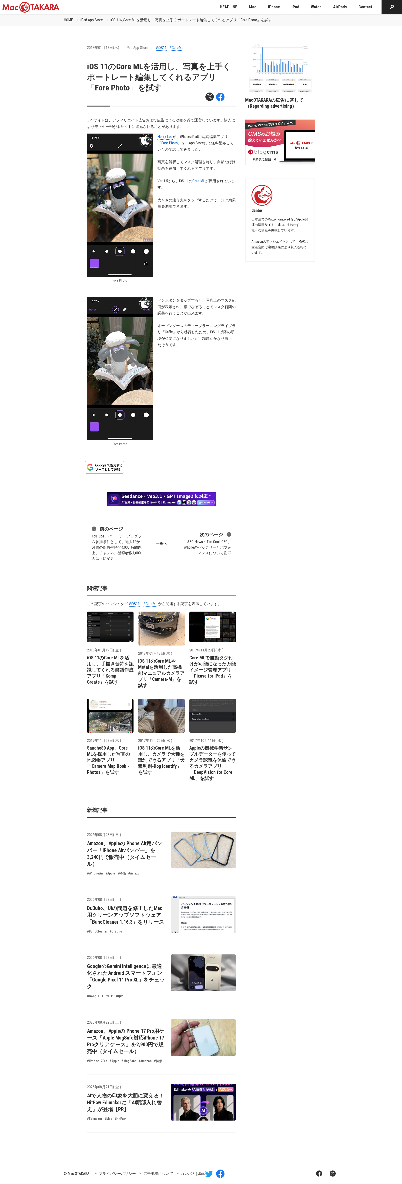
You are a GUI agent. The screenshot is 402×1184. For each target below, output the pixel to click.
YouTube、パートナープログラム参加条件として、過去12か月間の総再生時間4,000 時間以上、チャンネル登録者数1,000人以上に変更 (117, 543)
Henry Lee (165, 136)
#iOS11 (161, 47)
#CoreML (176, 47)
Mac (252, 6)
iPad (295, 6)
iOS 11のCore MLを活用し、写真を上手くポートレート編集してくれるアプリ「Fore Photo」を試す (191, 20)
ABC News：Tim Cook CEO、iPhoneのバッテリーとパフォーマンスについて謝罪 (207, 543)
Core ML (198, 181)
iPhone (274, 6)
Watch (316, 6)
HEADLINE (228, 6)
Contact (365, 6)
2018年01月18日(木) (103, 47)
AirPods (340, 6)
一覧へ (161, 543)
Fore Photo (169, 143)
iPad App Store (91, 20)
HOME (68, 20)
